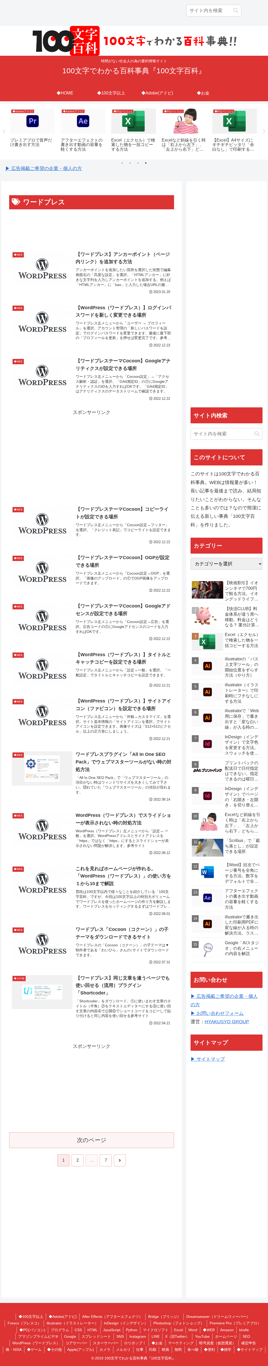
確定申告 (248, 1343)
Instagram (137, 1336)
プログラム (60, 1330)
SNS (120, 1336)
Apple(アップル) (80, 1349)
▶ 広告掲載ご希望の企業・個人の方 (43, 168)
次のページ (92, 1140)
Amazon (227, 1330)
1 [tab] (122, 163)
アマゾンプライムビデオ (38, 1336)
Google (70, 1336)
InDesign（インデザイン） (126, 1323)
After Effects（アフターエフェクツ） (112, 1316)
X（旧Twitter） (177, 1336)
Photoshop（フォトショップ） (178, 1323)
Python (131, 1330)
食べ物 (192, 1349)
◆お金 (157, 1343)
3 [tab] (138, 163)
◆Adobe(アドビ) (63, 1316)
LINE (156, 1336)
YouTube (202, 1336)
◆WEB (209, 1330)
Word (192, 1330)
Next (264, 131)
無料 (178, 1349)
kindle (244, 1330)
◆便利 (209, 1349)
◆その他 (54, 1349)
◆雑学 (225, 1349)
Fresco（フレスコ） (24, 1323)
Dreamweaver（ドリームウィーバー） (218, 1316)
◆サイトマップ (250, 1349)
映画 (165, 1349)
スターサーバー (106, 1343)
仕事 (139, 1349)
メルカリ (123, 1349)
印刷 (152, 1349)
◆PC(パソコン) (32, 1330)
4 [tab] (145, 163)
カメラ (104, 1349)
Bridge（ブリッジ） (164, 1316)
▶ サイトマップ (208, 1059)
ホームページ (226, 1336)
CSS (78, 1330)
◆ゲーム (34, 1349)
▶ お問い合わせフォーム (217, 1013)
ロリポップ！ (135, 1343)
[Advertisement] (91, 226)
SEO (246, 1336)
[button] (236, 11)
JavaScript (111, 1330)
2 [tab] (130, 163)
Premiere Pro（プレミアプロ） (235, 1323)
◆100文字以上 (31, 1316)
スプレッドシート (96, 1336)
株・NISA (13, 1349)
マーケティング (181, 1343)
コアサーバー (76, 1343)
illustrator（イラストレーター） (72, 1323)
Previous (4, 131)
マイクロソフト (156, 1330)
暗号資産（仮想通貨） (217, 1343)
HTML (92, 1330)
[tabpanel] (32, 131)
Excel (178, 1330)
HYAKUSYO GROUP (227, 1021)
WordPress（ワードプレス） (36, 1343)
